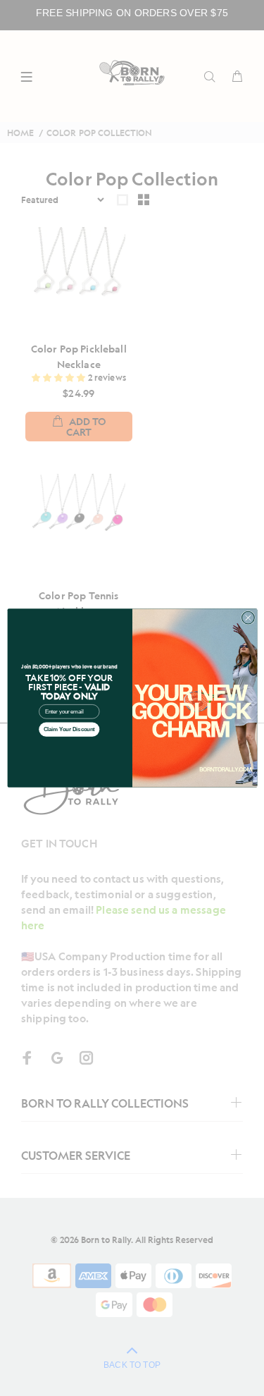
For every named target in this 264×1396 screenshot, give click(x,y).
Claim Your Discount (68, 729)
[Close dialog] (247, 617)
